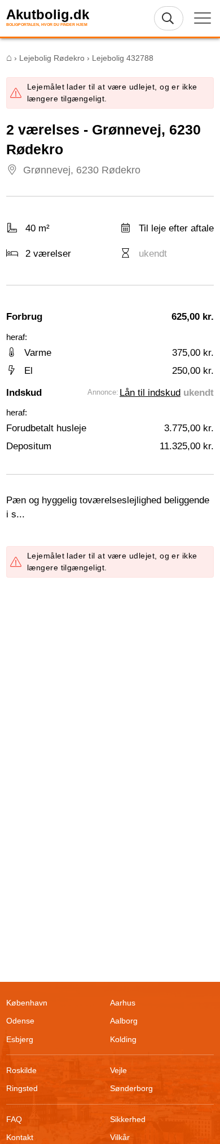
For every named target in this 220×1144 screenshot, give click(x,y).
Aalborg (124, 1020)
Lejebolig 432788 (122, 57)
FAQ (14, 1119)
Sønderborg (131, 1088)
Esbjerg (19, 1039)
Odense (20, 1020)
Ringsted (22, 1088)
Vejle (118, 1070)
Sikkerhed (128, 1119)
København (26, 1002)
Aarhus (122, 1002)
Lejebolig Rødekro (52, 57)
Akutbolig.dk (47, 14)
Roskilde (21, 1070)
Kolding (123, 1039)
